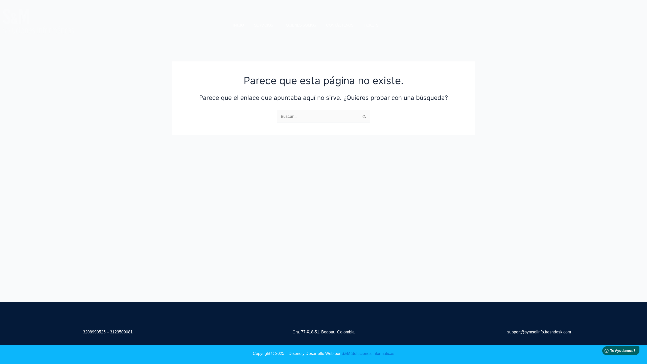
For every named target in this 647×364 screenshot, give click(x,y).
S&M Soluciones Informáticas (367, 353)
